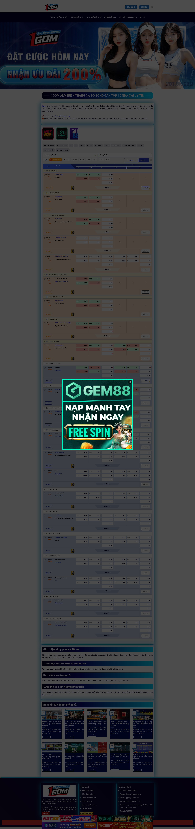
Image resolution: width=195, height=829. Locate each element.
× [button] (130, 381)
